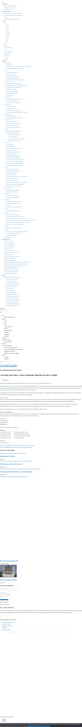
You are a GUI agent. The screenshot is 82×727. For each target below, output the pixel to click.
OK (28, 726)
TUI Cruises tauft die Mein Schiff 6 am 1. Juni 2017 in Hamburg (16, 471)
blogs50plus (4, 627)
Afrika (5, 322)
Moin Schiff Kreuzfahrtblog (8, 622)
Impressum (4, 720)
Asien (5, 324)
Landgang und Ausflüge (6, 339)
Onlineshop (4, 343)
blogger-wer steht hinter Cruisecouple (11, 347)
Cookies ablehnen (33, 726)
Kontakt (3, 355)
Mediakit (3, 719)
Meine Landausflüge (8, 341)
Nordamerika (6, 332)
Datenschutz (6, 358)
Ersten (28, 389)
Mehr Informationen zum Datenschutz (43, 726)
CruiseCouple (8, 365)
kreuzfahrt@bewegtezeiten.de (11, 427)
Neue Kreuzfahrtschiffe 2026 (9, 317)
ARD (2, 383)
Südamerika (6, 336)
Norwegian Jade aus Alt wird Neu (8, 579)
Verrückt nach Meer (33, 383)
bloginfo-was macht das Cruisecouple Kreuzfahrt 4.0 (13, 349)
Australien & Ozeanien (8, 326)
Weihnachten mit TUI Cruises (7, 456)
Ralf (3, 378)
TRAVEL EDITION (6, 629)
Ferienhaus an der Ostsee (7, 625)
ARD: (7, 397)
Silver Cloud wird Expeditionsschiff (9, 560)
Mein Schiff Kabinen (6, 624)
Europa (5, 320)
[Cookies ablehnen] (49, 726)
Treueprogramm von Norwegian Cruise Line (11, 464)
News (3, 315)
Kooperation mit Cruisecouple (9, 351)
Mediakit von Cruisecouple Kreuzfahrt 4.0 (11, 353)
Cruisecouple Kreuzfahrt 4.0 (7, 345)
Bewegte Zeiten (3, 418)
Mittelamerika (6, 334)
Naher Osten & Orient (8, 330)
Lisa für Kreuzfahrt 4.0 (4, 442)
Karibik (5, 328)
